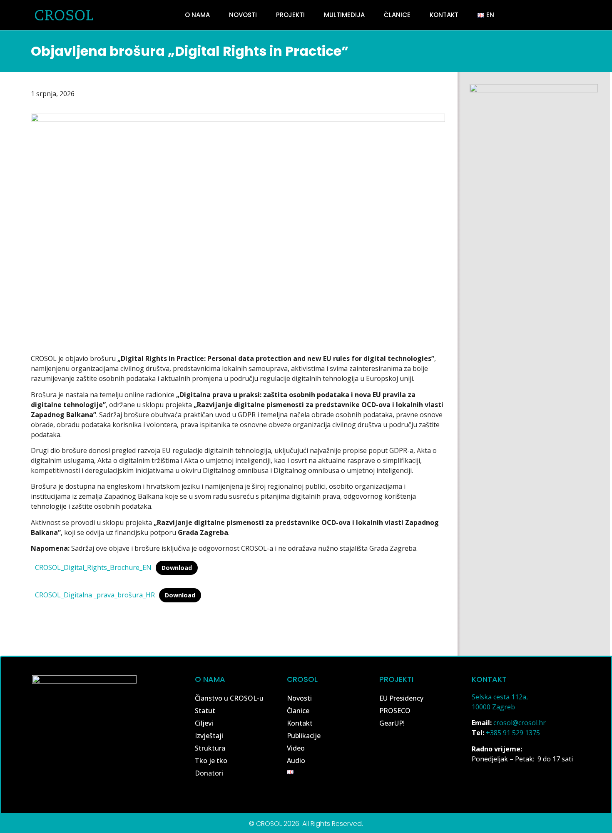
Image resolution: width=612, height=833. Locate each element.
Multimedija (344, 14)
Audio (296, 760)
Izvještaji (209, 735)
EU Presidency (401, 698)
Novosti (243, 14)
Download (177, 568)
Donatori (209, 773)
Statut (205, 710)
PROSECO (394, 710)
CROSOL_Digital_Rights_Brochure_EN (93, 567)
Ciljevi (204, 723)
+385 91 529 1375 (513, 732)
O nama (197, 14)
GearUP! (392, 723)
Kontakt (444, 14)
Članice (397, 14)
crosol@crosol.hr (519, 722)
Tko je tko (211, 760)
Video (296, 748)
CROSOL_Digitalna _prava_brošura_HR (95, 594)
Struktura (210, 748)
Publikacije (304, 735)
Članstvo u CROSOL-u (229, 698)
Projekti (290, 14)
